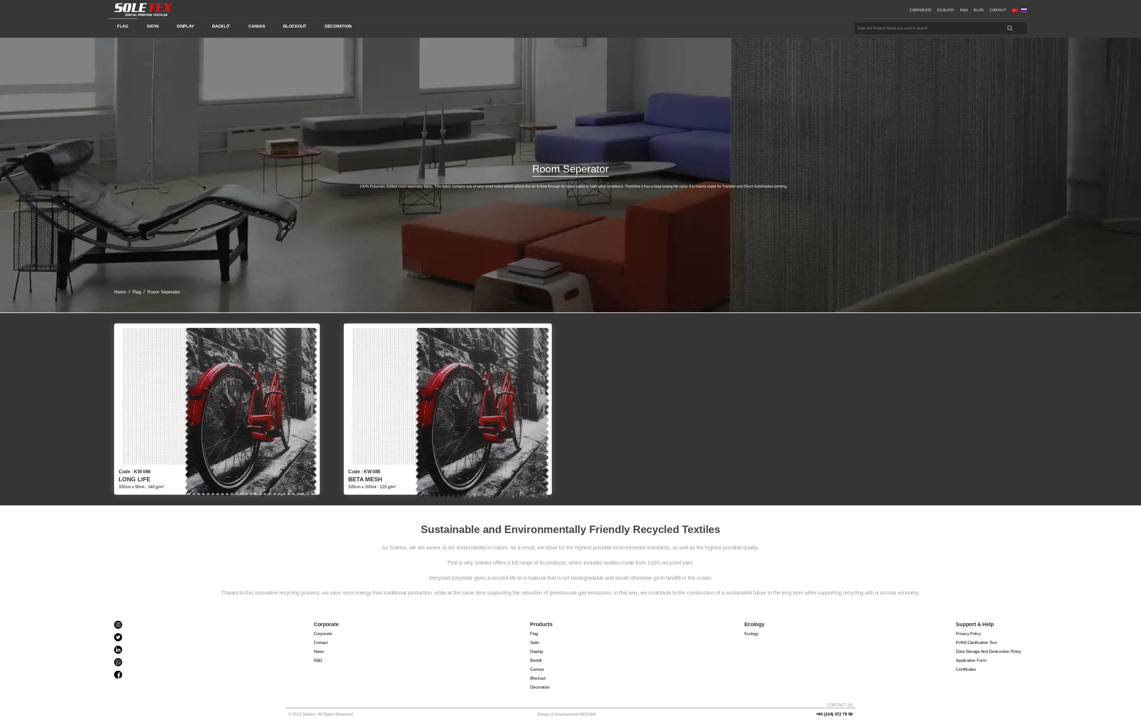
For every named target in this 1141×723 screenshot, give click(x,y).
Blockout (538, 678)
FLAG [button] (122, 26)
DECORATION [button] (338, 26)
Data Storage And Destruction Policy (988, 651)
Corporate (323, 633)
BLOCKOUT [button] (294, 26)
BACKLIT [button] (221, 26)
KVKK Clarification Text (976, 642)
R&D (964, 10)
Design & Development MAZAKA (566, 714)
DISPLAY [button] (185, 26)
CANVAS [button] (256, 26)
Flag (534, 633)
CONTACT (997, 10)
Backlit (536, 660)
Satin (534, 642)
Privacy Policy (968, 633)
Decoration (540, 687)
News (319, 651)
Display (536, 651)
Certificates (966, 669)
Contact (321, 642)
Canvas (537, 669)
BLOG (979, 10)
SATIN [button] (153, 26)
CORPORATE (920, 10)
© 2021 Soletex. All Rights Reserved (321, 714)
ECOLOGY (945, 10)
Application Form (971, 660)
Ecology (751, 633)
